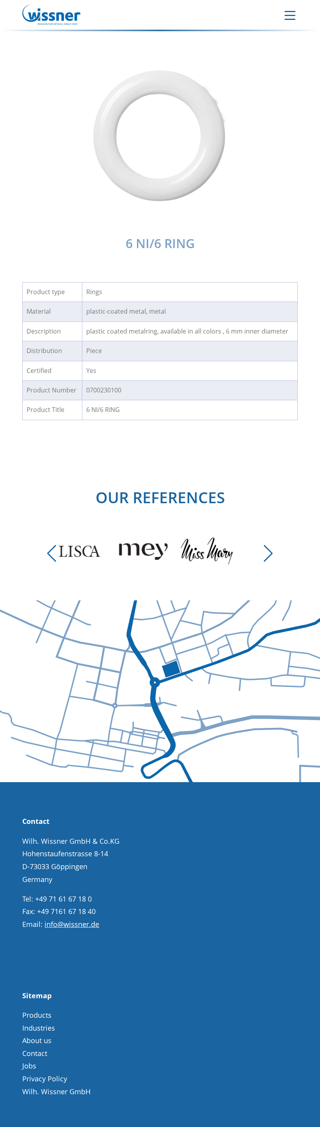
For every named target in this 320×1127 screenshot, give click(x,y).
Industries (38, 1028)
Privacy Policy (44, 1078)
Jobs (29, 1065)
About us (37, 1040)
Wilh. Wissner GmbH (56, 1091)
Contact (34, 1053)
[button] (51, 553)
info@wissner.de (71, 924)
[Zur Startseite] (51, 15)
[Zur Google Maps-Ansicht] (160, 779)
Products (37, 1015)
